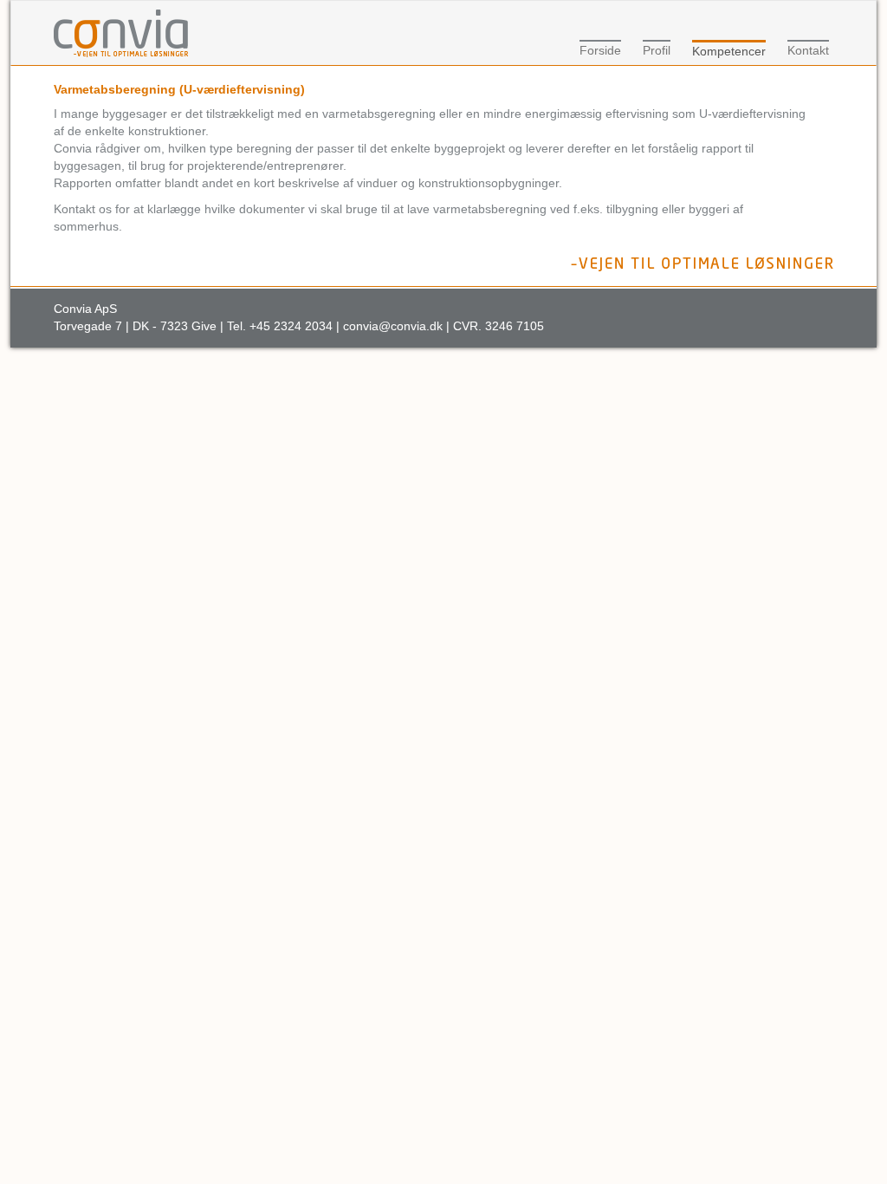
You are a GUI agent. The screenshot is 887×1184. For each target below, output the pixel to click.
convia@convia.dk (393, 326)
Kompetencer (729, 51)
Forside (600, 50)
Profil (656, 50)
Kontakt (808, 50)
